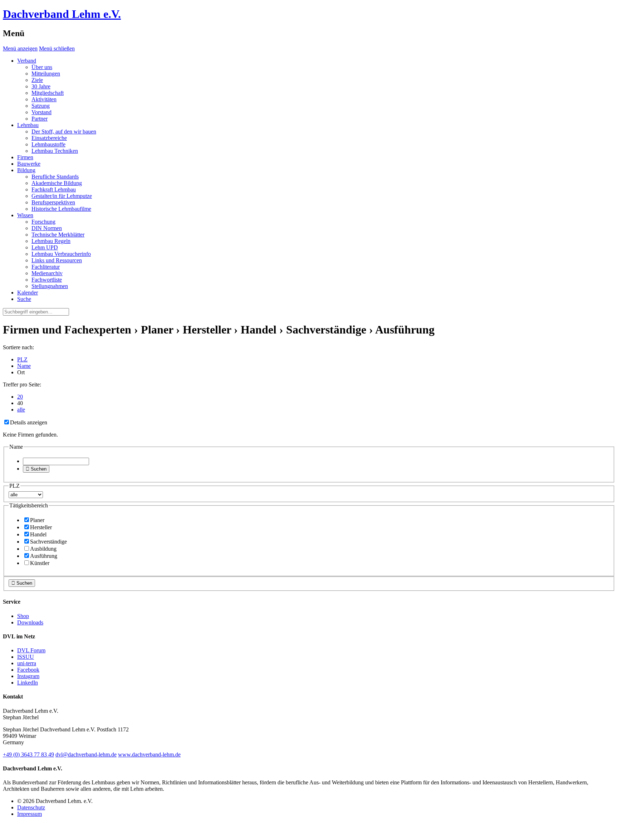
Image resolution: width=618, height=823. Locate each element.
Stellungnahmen (49, 286)
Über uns (41, 67)
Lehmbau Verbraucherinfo (61, 254)
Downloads (30, 622)
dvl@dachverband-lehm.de (86, 754)
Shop (23, 616)
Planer (37, 520)
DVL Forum (31, 650)
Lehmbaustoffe (48, 144)
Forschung (43, 222)
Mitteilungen (45, 73)
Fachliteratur (45, 267)
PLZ (22, 359)
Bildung (26, 170)
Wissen (25, 215)
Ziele (37, 80)
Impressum (29, 814)
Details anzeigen (28, 422)
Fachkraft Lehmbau (53, 189)
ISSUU (25, 657)
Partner (39, 119)
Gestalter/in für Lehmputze (61, 196)
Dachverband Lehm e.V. (62, 14)
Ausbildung (43, 549)
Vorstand (41, 112)
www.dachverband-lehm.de (149, 754)
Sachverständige (48, 542)
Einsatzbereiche (49, 138)
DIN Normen (46, 228)
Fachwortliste (46, 280)
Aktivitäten (44, 99)
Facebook (28, 670)
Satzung (40, 106)
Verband (26, 61)
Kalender (27, 292)
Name (24, 366)
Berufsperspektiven (53, 202)
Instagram (28, 676)
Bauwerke (28, 164)
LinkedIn (27, 683)
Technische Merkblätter (57, 235)
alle (21, 409)
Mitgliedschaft (47, 93)
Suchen (36, 469)
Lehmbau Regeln (50, 241)
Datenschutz (31, 807)
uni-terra (26, 663)
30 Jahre (40, 86)
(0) (28, 754)
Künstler (39, 563)
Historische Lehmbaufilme (61, 209)
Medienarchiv (47, 273)
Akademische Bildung (56, 183)
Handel (38, 534)
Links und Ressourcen (56, 260)
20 (20, 397)
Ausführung (43, 556)
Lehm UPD (44, 247)
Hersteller (41, 527)
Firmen (25, 157)
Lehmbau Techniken (54, 151)
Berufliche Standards (55, 177)
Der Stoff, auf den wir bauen (63, 131)
